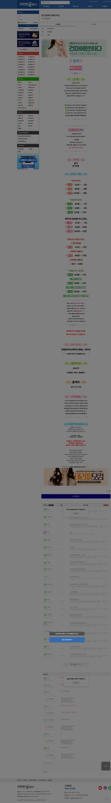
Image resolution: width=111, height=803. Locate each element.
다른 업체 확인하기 (67, 640)
